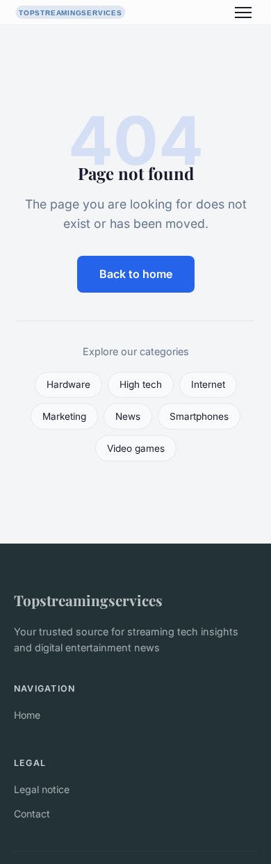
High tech (141, 384)
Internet (208, 384)
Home (27, 715)
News (127, 416)
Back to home (135, 274)
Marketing (64, 416)
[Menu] (243, 12)
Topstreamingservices (88, 600)
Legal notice (41, 789)
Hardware (68, 384)
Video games (136, 448)
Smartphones (199, 416)
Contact (32, 814)
